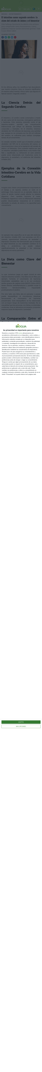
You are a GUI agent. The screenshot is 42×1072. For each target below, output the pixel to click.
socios (20, 333)
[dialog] (21, 697)
